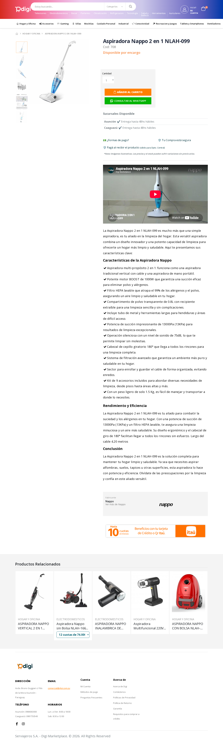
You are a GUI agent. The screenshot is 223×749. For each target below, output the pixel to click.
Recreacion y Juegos (166, 23)
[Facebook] (16, 724)
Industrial (124, 23)
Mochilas (89, 23)
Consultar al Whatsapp (130, 100)
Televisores (40, 13)
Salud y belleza (145, 14)
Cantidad (107, 73)
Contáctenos (119, 691)
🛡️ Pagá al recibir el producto (134, 147)
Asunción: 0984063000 (26, 711)
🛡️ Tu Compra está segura (174, 140)
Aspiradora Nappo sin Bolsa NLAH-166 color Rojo (71, 626)
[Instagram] (23, 724)
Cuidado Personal (106, 23)
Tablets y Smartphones (192, 23)
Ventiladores (214, 23)
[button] (204, 9)
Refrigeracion (117, 13)
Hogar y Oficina (27, 23)
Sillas (78, 23)
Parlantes (85, 13)
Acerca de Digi (120, 686)
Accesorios (48, 23)
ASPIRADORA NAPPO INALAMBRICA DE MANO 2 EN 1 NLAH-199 (110, 626)
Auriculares (174, 13)
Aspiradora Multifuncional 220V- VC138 (149, 626)
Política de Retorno (122, 703)
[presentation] (91, 72)
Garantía (117, 708)
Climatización (100, 13)
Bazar (74, 13)
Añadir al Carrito (130, 92)
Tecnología (132, 13)
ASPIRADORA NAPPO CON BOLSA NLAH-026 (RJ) (187, 626)
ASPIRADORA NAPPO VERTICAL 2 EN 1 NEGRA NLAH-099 (33, 626)
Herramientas (159, 13)
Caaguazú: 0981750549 (26, 716)
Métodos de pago (89, 691)
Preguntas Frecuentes (91, 697)
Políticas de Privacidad (124, 697)
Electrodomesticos (59, 13)
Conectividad (142, 23)
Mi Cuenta (85, 686)
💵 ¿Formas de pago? (116, 140)
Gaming (64, 23)
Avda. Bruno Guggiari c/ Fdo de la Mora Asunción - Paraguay (28, 693)
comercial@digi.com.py (59, 688)
